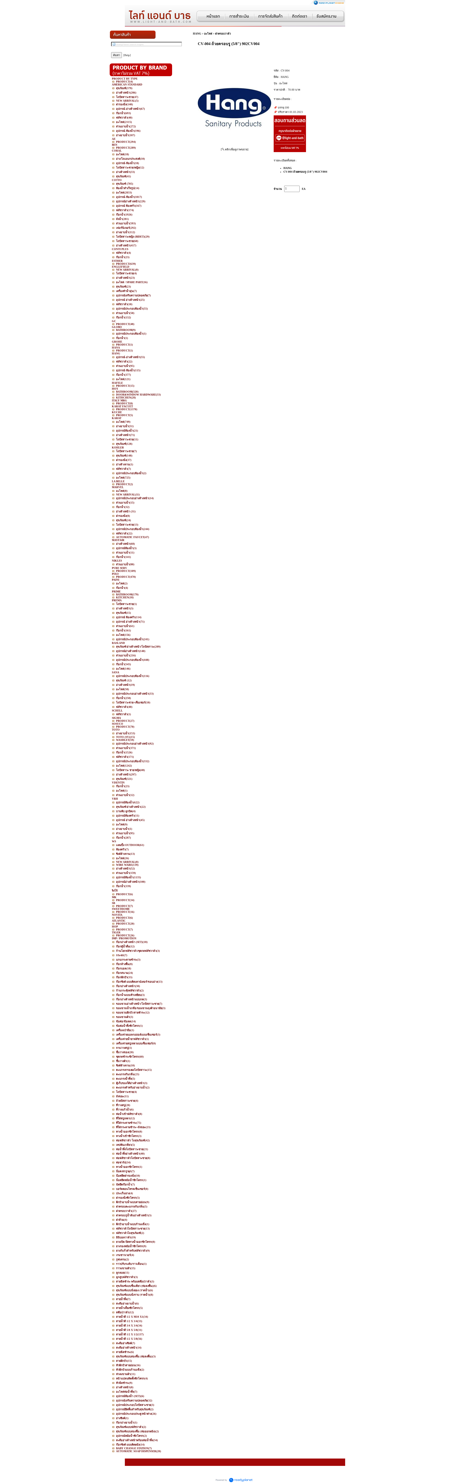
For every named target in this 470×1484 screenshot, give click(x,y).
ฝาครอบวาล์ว (223, 33)
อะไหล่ (208, 33)
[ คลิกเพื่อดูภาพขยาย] (234, 149)
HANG (197, 33)
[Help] (127, 55)
